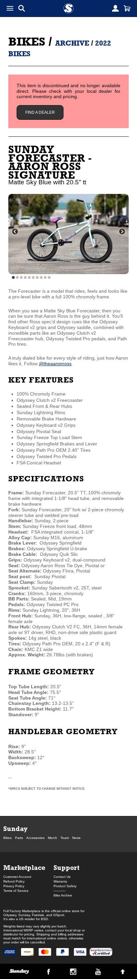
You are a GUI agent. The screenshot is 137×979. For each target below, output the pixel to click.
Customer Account (17, 877)
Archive (72, 43)
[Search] (21, 8)
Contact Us (62, 877)
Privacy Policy (13, 886)
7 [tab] (37, 277)
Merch (52, 838)
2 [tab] (17, 277)
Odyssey (9, 915)
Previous (15, 232)
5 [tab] (29, 277)
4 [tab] (25, 277)
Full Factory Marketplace (22, 911)
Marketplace (24, 867)
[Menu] (10, 8)
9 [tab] (45, 277)
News (76, 838)
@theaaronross (55, 363)
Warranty (60, 881)
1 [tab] (13, 277)
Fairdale (38, 915)
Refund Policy (14, 881)
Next (122, 232)
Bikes (26, 41)
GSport (58, 915)
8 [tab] (41, 277)
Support (66, 867)
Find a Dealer (40, 112)
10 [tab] (49, 277)
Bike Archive (63, 895)
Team (65, 838)
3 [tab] (21, 277)
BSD (44, 919)
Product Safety (65, 886)
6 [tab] (33, 277)
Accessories (35, 838)
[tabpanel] (68, 234)
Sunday (15, 828)
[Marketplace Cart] (127, 8)
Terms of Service (16, 891)
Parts (19, 838)
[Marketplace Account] (115, 8)
